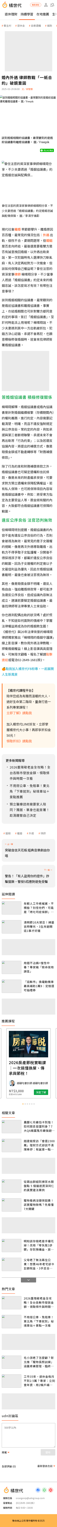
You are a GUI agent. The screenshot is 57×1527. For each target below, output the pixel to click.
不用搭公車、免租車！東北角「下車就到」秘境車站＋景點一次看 (39, 1321)
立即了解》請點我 (19, 712)
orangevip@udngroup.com (30, 1498)
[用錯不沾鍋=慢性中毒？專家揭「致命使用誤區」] (11, 967)
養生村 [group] (7, 25)
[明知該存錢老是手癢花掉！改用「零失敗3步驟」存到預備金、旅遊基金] (11, 1245)
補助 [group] (49, 25)
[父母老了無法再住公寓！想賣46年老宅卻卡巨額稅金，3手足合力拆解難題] (11, 1264)
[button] (52, 5)
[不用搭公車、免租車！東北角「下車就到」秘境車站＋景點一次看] (11, 1321)
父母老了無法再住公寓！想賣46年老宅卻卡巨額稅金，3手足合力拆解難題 (39, 1264)
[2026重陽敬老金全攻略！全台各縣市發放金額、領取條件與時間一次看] (11, 1302)
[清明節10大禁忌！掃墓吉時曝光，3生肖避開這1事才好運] (11, 926)
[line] (44, 1490)
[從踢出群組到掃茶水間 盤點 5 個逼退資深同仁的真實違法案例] (11, 1186)
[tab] (23, 1104)
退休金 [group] (21, 25)
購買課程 (35, 4)
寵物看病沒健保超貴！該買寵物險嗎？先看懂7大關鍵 (39, 1204)
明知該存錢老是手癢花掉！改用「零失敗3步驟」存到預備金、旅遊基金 (39, 1245)
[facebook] (38, 1490)
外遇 (31, 833)
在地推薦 (42, 14)
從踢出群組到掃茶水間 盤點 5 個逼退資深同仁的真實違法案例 (39, 1185)
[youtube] (51, 1490)
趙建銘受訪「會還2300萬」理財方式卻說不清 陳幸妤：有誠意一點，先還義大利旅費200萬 (39, 1145)
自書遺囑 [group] (36, 25)
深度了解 (41, 1092)
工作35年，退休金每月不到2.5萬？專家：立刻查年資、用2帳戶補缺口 (39, 1380)
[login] (46, 5)
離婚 (19, 833)
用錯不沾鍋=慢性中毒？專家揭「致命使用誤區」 (39, 967)
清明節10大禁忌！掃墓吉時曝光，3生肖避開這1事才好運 (39, 926)
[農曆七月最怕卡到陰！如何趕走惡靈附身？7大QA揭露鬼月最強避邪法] (11, 1126)
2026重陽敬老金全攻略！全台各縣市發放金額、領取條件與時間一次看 (39, 1302)
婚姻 (7, 833)
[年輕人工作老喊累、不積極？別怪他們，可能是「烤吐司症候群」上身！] (11, 908)
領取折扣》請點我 (19, 741)
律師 (43, 833)
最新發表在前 (45, 1466)
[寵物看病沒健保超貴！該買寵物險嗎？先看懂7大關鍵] (11, 1205)
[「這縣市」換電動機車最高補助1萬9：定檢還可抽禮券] (11, 986)
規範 (4, 1452)
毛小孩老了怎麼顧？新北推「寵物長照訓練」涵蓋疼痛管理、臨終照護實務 (39, 1362)
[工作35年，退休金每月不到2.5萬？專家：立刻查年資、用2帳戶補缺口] (11, 1381)
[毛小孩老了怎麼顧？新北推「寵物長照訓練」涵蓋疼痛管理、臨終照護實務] (11, 1362)
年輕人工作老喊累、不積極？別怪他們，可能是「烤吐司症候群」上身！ (39, 907)
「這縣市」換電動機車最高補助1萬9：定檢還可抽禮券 (39, 986)
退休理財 (11, 14)
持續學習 (27, 14)
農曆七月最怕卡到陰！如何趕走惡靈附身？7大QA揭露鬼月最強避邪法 (39, 1126)
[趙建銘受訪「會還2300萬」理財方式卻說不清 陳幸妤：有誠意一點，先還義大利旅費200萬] (11, 1145)
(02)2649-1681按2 (25, 1503)
